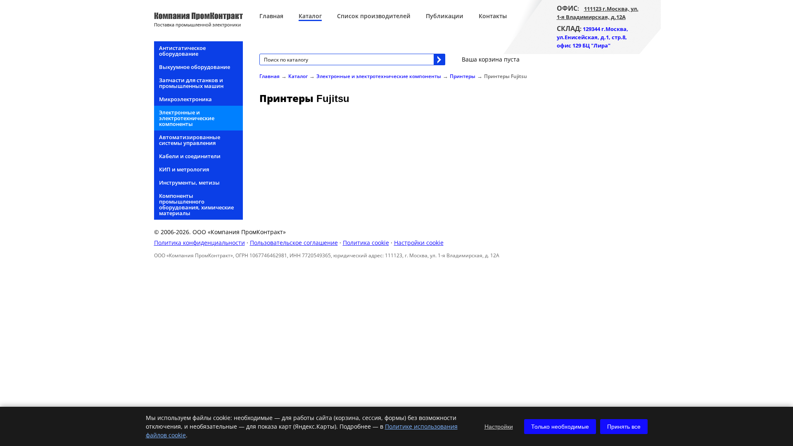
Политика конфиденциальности (199, 243)
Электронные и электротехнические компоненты (186, 118)
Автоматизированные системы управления (189, 140)
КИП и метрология (184, 169)
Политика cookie (366, 243)
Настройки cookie (419, 243)
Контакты (493, 16)
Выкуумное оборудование (194, 67)
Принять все (624, 426)
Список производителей (374, 16)
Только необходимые (560, 426)
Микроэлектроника (185, 99)
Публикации (444, 16)
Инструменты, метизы (189, 182)
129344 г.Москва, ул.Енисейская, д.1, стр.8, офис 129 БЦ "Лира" (592, 37)
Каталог (310, 16)
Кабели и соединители (190, 156)
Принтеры (462, 76)
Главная (271, 16)
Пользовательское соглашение (294, 243)
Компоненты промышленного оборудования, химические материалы (196, 204)
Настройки (498, 426)
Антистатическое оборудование (182, 50)
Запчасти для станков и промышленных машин (191, 83)
